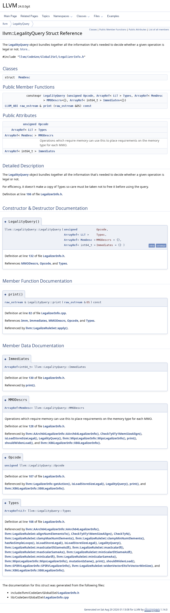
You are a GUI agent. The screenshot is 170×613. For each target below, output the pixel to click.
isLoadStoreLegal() (49, 543)
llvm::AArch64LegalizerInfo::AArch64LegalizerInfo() (62, 434)
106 (28, 194)
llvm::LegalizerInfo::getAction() (48, 484)
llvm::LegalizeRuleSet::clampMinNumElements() (109, 538)
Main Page (10, 16)
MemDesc (24, 77)
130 (31, 378)
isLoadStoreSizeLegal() (21, 438)
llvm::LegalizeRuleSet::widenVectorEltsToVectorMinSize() (112, 566)
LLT (115, 95)
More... (25, 49)
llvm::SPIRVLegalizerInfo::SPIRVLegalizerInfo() (37, 566)
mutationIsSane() (81, 561)
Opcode (88, 95)
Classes (81, 16)
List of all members (159, 29)
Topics (46, 16)
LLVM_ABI (11, 106)
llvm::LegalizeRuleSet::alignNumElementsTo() (37, 534)
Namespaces (61, 16)
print (47, 106)
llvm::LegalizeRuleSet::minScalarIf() (30, 557)
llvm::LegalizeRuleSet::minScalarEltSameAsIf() (99, 552)
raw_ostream (29, 106)
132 (31, 256)
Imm (24, 321)
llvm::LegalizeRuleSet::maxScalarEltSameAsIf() (38, 547)
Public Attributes (137, 29)
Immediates (111, 100)
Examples (113, 16)
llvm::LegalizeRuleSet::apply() (47, 328)
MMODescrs (54, 100)
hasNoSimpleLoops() (19, 543)
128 (31, 426)
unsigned (74, 95)
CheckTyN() (122, 534)
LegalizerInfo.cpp (53, 313)
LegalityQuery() (50, 438)
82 (30, 313)
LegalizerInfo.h (51, 194)
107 (31, 476)
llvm (5, 23)
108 (31, 522)
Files (97, 16)
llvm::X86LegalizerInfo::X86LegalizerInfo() (70, 443)
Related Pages (29, 16)
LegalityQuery (21, 23)
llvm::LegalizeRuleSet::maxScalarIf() (97, 547)
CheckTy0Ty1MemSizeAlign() (120, 434)
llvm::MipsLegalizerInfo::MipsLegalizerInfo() (94, 438)
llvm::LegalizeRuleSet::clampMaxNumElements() (39, 538)
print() (30, 385)
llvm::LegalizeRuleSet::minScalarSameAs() (86, 557)
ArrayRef (103, 95)
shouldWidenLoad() (19, 443)
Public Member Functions (112, 29)
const (87, 106)
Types (127, 95)
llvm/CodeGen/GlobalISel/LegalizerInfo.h (51, 56)
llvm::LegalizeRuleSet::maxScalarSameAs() (35, 552)
